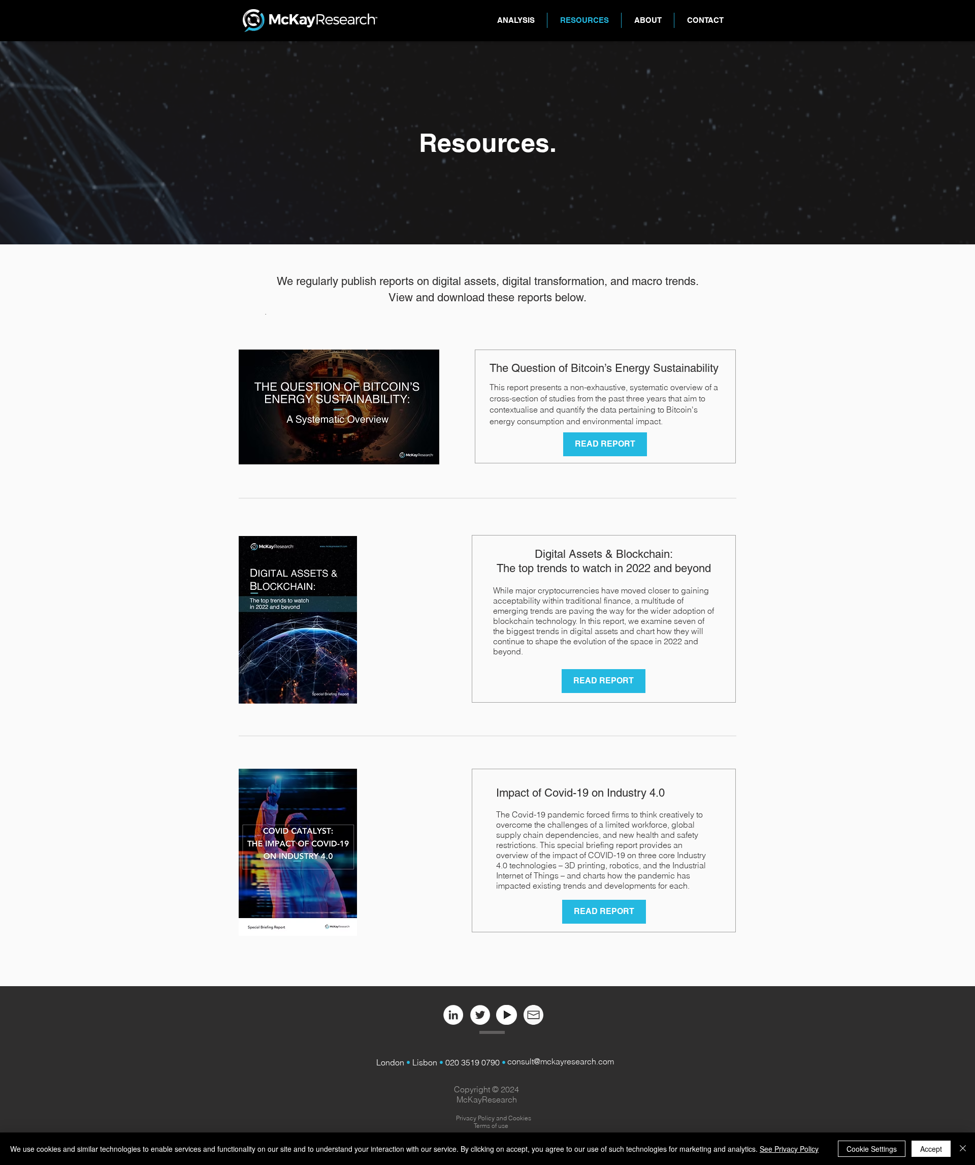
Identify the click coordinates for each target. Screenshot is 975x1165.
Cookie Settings (872, 1149)
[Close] (963, 1149)
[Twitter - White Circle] (480, 1015)
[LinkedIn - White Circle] (453, 1015)
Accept (931, 1149)
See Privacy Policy (789, 1149)
